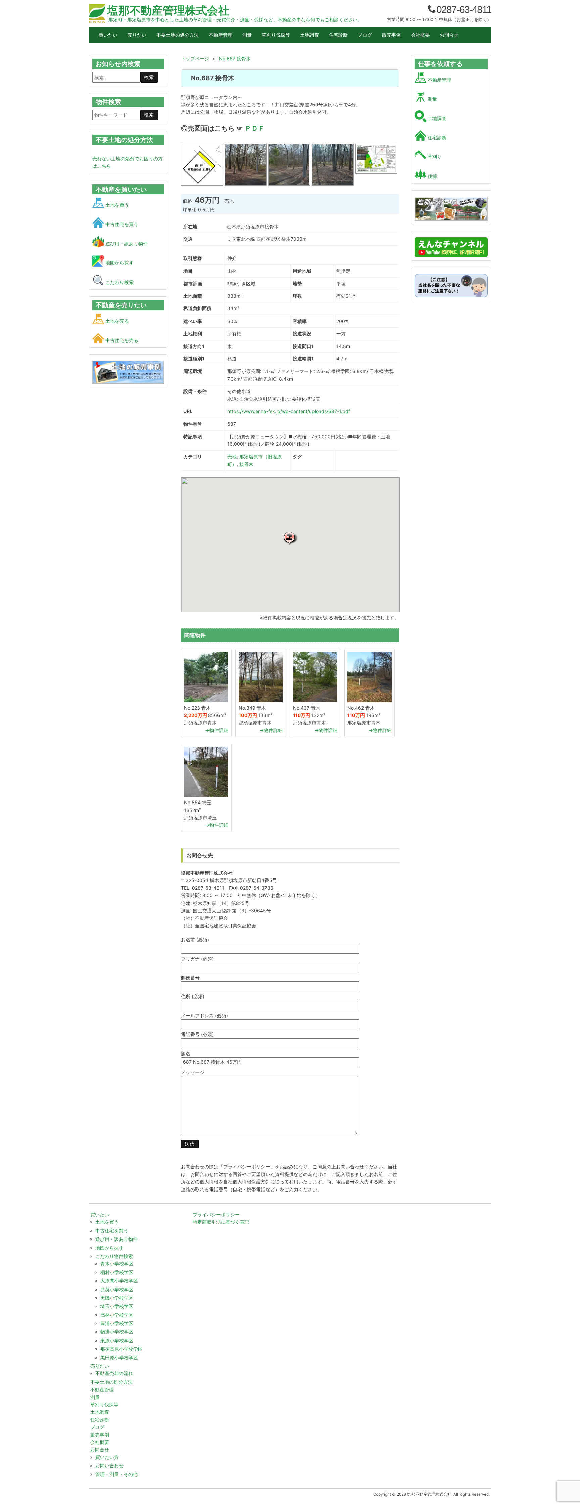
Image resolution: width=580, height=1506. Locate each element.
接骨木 (246, 464)
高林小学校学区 (116, 1315)
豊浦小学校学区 (116, 1323)
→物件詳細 (216, 730)
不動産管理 (220, 35)
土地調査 (309, 35)
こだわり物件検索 (114, 1256)
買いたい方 (107, 1457)
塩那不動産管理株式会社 (168, 10)
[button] (290, 538)
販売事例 (391, 35)
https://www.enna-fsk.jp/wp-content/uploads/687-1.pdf (288, 411)
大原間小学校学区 (119, 1280)
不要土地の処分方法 (177, 35)
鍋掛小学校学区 (116, 1331)
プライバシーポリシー (216, 1214)
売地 (232, 456)
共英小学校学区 (116, 1289)
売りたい (137, 35)
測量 (247, 35)
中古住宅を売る (121, 340)
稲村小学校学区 (116, 1272)
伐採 (431, 176)
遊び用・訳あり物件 (126, 243)
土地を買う (116, 205)
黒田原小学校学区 (119, 1357)
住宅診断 (338, 35)
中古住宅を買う (121, 224)
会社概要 (420, 35)
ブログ (365, 35)
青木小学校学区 (116, 1263)
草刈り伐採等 (276, 35)
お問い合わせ (109, 1465)
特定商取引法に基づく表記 (221, 1222)
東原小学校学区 (116, 1340)
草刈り (434, 156)
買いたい (108, 35)
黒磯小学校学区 (116, 1298)
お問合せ (449, 35)
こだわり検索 (119, 282)
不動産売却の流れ (114, 1373)
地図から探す (119, 262)
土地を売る (116, 321)
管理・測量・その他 (116, 1474)
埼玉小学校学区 (116, 1306)
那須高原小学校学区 (121, 1349)
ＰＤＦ (255, 128)
